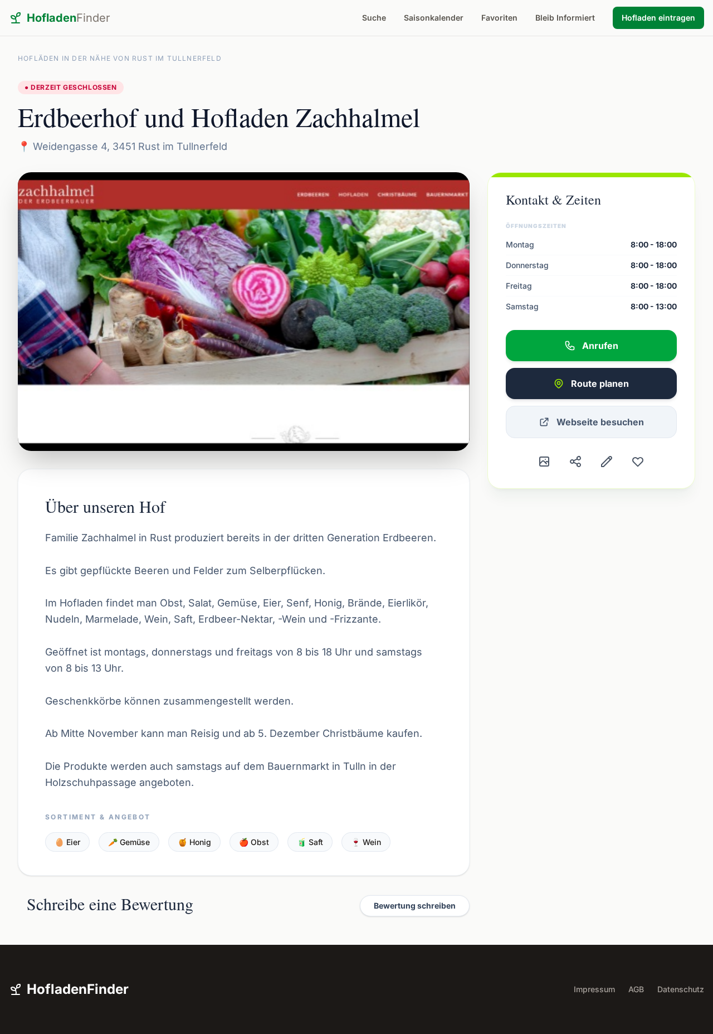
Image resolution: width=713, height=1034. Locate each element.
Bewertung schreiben (415, 905)
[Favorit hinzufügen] (638, 462)
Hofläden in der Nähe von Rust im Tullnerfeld (120, 58)
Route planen (600, 383)
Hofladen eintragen (658, 17)
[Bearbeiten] (607, 462)
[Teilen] (575, 462)
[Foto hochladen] (544, 462)
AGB (636, 989)
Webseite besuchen (600, 422)
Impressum (594, 989)
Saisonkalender (433, 17)
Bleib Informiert (565, 17)
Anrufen (600, 345)
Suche (374, 17)
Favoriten (499, 17)
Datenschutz (680, 989)
